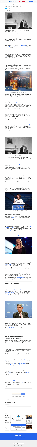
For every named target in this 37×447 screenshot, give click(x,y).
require (6, 366)
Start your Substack (16, 443)
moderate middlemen (20, 277)
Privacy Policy (24, 427)
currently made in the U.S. (23, 360)
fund (28, 364)
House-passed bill (12, 46)
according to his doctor (19, 299)
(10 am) (14, 356)
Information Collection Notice (18, 427)
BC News (22, 322)
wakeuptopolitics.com (14, 380)
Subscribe (31, 1)
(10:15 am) (9, 372)
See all (7, 430)
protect (18, 364)
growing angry (11, 230)
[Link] (4, 43)
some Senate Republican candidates (21, 232)
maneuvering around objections (17, 164)
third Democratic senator (9, 287)
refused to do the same (16, 183)
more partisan (14, 217)
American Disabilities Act (22, 347)
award (20, 366)
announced (7, 294)
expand (21, 365)
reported (13, 109)
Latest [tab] (8, 413)
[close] (25, 415)
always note (22, 119)
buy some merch (18, 379)
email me (22, 382)
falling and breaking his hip (16, 289)
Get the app (22, 443)
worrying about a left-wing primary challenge (12, 235)
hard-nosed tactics (13, 177)
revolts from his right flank (9, 223)
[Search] (26, 1)
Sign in (35, 1)
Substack (15, 445)
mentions (19, 118)
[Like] (6, 10)
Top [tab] (6, 413)
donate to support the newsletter (10, 379)
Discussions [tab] (11, 413)
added (6, 56)
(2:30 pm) (27, 372)
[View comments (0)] (8, 10)
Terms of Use (22, 426)
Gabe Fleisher (10, 417)
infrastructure (25, 124)
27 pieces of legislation (22, 363)
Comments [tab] (7, 404)
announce (19, 342)
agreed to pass (15, 102)
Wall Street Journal (11, 327)
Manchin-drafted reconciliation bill (10, 292)
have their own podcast (8, 264)
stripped (23, 181)
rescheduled (20, 356)
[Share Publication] (28, 1)
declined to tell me (23, 45)
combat (10, 364)
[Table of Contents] (0, 223)
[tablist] (8, 404)
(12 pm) (14, 363)
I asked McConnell (25, 49)
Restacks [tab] (10, 404)
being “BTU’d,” (15, 174)
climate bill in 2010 (22, 173)
